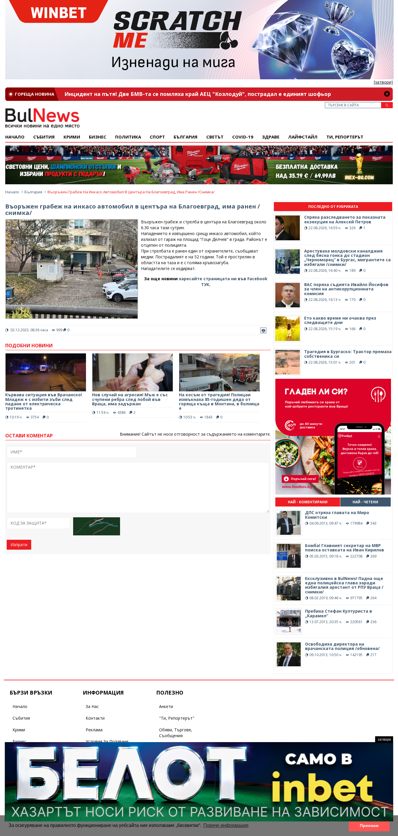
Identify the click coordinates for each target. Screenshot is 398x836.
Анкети (166, 706)
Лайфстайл (303, 137)
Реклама (94, 729)
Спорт (157, 137)
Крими (19, 729)
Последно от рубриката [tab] (333, 206)
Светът (214, 137)
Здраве (270, 137)
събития (44, 137)
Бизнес (97, 137)
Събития (21, 718)
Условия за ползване (107, 741)
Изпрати (18, 544)
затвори (384, 739)
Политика (128, 137)
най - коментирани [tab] (307, 502)
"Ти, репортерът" (176, 718)
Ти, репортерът (344, 137)
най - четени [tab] (365, 502)
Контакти (95, 718)
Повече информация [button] (226, 825)
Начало (14, 137)
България (186, 137)
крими (72, 137)
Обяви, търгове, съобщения (175, 732)
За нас (92, 706)
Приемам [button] (369, 825)
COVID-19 (242, 137)
